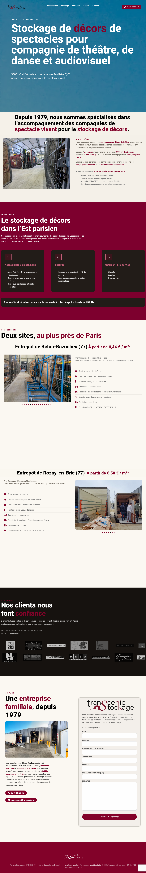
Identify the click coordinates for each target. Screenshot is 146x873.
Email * (85, 765)
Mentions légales (71, 865)
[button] (6, 377)
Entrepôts (76, 6)
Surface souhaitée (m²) (93, 773)
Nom (84, 732)
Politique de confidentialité (90, 865)
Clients (86, 6)
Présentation (52, 6)
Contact (96, 6)
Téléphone (87, 756)
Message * (87, 781)
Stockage (65, 6)
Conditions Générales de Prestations (48, 865)
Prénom (85, 740)
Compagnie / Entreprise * (93, 748)
